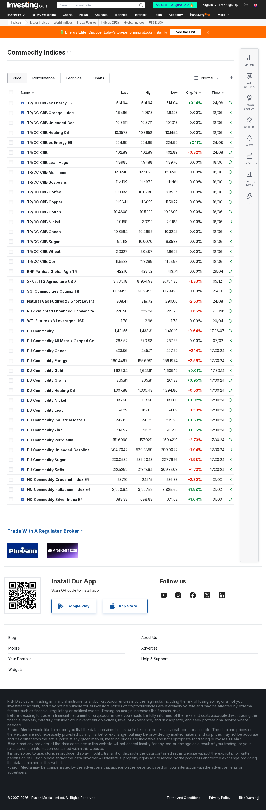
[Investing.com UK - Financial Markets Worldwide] (27, 5)
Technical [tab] (74, 78)
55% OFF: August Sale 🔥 (175, 5)
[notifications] (246, 4)
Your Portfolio (20, 659)
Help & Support (154, 659)
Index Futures (86, 22)
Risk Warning (248, 798)
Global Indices (134, 22)
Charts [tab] (98, 78)
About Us (149, 637)
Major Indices (39, 22)
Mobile (14, 648)
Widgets (15, 669)
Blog (12, 637)
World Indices (63, 22)
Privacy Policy (219, 798)
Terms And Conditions (184, 798)
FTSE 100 (156, 22)
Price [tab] (17, 78)
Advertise (149, 648)
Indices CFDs (110, 22)
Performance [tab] (43, 78)
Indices (16, 22)
